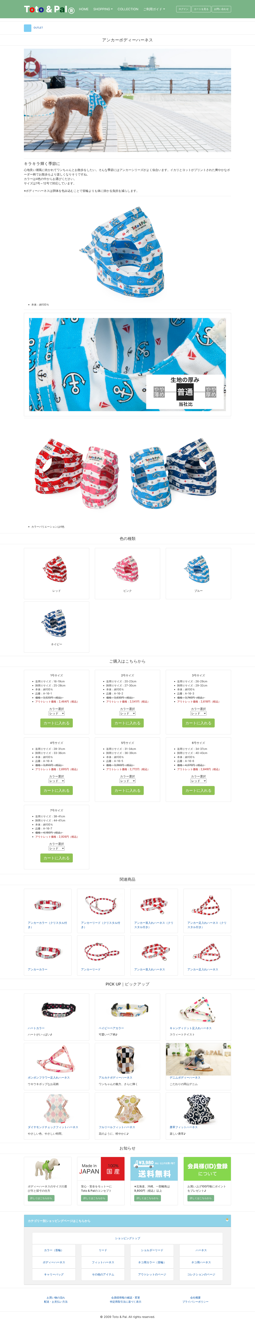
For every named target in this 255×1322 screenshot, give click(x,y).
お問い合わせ (221, 9)
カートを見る (201, 9)
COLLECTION (128, 9)
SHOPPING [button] (101, 9)
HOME (83, 9)
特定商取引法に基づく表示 (125, 1301)
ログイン (183, 9)
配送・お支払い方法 (56, 1301)
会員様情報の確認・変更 (125, 1297)
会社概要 (195, 1297)
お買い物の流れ (56, 1297)
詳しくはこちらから (41, 1198)
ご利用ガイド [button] (152, 9)
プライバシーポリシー (195, 1301)
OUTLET (38, 27)
